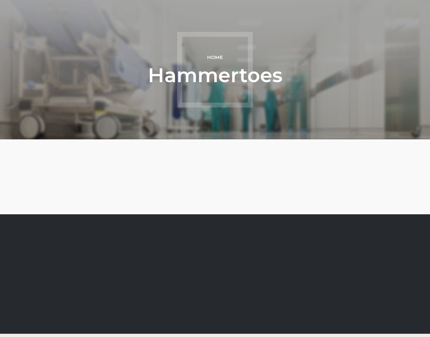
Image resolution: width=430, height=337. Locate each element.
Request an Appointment (88, 295)
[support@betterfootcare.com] (171, 301)
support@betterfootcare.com (203, 301)
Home (215, 57)
